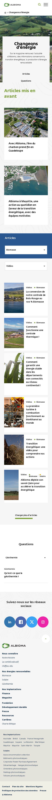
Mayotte (15, 746)
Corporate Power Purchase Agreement (20, 762)
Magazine (7, 698)
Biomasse (6, 676)
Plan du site (18, 786)
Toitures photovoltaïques (14, 776)
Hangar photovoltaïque (28, 765)
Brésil (15, 739)
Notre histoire (8, 658)
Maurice (6, 746)
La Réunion (28, 742)
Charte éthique (9, 724)
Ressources (8, 716)
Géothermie (7, 684)
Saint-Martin (26, 746)
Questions (26, 81)
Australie (7, 739)
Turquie (37, 746)
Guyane (18, 742)
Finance (6, 693)
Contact (6, 786)
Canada (22, 739)
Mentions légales (34, 786)
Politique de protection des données (20, 790)
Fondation (7, 703)
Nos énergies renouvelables (16, 671)
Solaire (5, 680)
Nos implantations (11, 689)
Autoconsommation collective (16, 755)
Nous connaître (10, 654)
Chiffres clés (7, 666)
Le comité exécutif (10, 662)
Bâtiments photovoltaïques (15, 758)
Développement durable (14, 707)
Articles (26, 74)
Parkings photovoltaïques (14, 772)
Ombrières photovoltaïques (15, 769)
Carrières (6, 720)
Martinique (40, 742)
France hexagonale (35, 739)
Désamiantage (9, 765)
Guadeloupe (8, 742)
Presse (5, 711)
